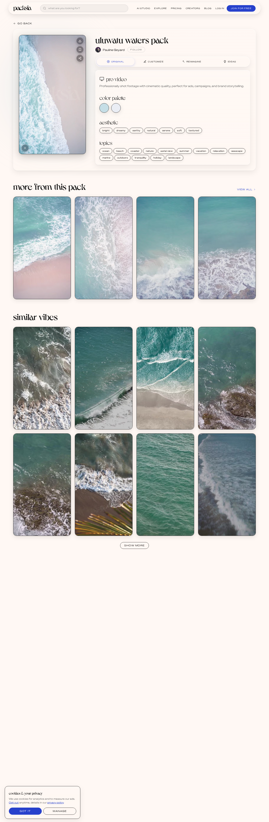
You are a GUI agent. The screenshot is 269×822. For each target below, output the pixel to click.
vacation (201, 151)
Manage (60, 811)
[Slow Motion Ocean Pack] (227, 378)
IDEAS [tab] (232, 61)
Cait (20, 424)
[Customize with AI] (65, 217)
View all (245, 189)
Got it (25, 811)
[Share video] (79, 58)
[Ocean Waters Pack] (42, 378)
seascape (237, 151)
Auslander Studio (213, 530)
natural (151, 130)
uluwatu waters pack (131, 40)
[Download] (79, 40)
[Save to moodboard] (79, 49)
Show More (134, 545)
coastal (135, 151)
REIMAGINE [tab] (193, 61)
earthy (136, 130)
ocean (105, 151)
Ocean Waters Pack (30, 420)
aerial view (166, 151)
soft (179, 130)
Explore (160, 8)
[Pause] (25, 148)
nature (150, 151)
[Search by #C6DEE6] (104, 108)
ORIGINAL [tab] (117, 61)
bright (105, 130)
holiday (157, 157)
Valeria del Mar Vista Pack (157, 420)
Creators (193, 8)
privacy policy (55, 802)
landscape (174, 157)
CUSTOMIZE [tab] (156, 61)
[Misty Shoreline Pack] (227, 485)
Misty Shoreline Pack (216, 527)
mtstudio (208, 424)
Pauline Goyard (114, 50)
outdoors (122, 157)
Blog (207, 8)
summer (184, 151)
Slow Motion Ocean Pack (218, 420)
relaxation (218, 151)
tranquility (140, 157)
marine (106, 157)
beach (120, 151)
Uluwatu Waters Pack (31, 290)
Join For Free (241, 8)
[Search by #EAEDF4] (116, 108)
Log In (219, 8)
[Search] (44, 8)
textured (194, 130)
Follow (136, 49)
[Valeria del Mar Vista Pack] (165, 378)
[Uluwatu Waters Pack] (42, 248)
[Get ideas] (65, 224)
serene (166, 130)
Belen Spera (149, 424)
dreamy (120, 130)
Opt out (14, 802)
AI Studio (143, 8)
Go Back (25, 23)
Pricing (176, 8)
